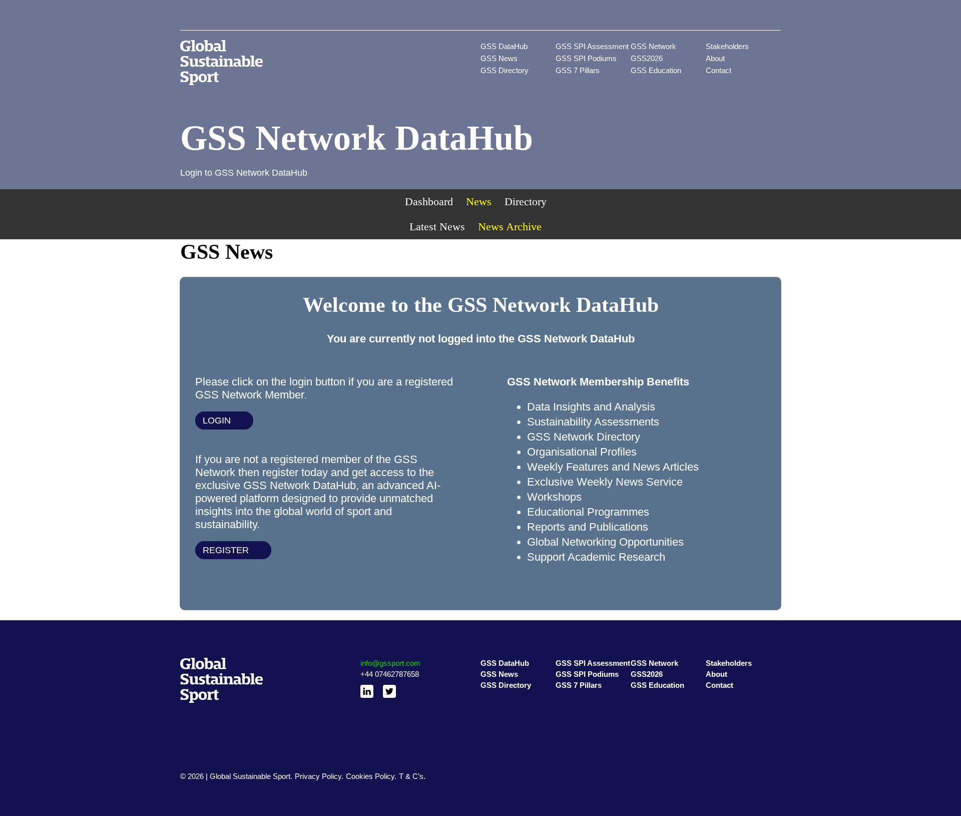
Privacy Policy (318, 776)
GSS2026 (647, 58)
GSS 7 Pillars (578, 70)
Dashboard (429, 201)
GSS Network (653, 46)
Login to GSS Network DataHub (243, 173)
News (479, 201)
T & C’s (411, 776)
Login (217, 421)
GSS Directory (504, 70)
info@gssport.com (390, 663)
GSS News (499, 58)
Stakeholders (727, 46)
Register (226, 550)
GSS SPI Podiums (586, 58)
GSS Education (656, 70)
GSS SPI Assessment (592, 46)
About (715, 58)
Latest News (437, 226)
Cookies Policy (370, 776)
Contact (718, 70)
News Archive (510, 226)
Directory (526, 201)
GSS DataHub (504, 46)
